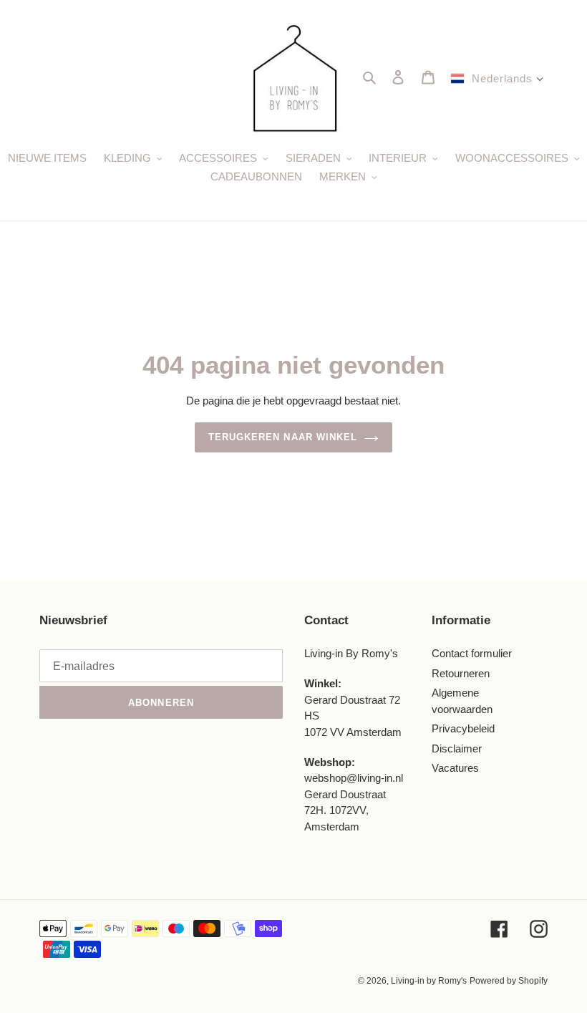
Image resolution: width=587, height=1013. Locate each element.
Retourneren (461, 673)
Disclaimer (457, 748)
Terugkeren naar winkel (282, 437)
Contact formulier (472, 653)
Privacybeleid (463, 728)
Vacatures (455, 768)
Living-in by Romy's (429, 981)
